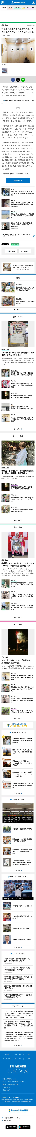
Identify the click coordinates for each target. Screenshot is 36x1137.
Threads (26, 1071)
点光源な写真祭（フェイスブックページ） (16, 236)
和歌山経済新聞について (9, 1079)
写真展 (8, 35)
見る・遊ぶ (17, 7)
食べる (10, 7)
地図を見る (18, 180)
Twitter (15, 1071)
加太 (4, 35)
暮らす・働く (30, 7)
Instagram (21, 1071)
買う (23, 7)
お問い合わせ (6, 1087)
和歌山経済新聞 (18, 2)
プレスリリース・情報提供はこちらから (13, 1081)
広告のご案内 (6, 1090)
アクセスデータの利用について (11, 1084)
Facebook (10, 1071)
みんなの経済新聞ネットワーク (18, 1110)
